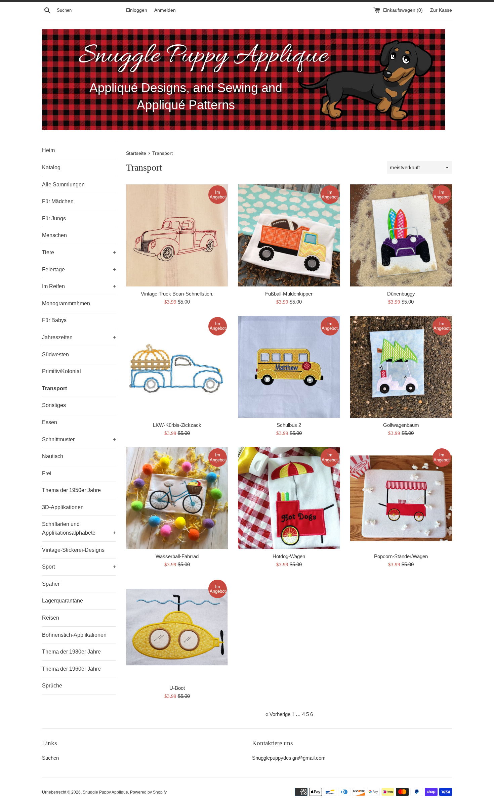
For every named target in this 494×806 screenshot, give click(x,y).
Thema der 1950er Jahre (71, 490)
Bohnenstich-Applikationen (74, 635)
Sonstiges (54, 405)
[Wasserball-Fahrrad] (177, 498)
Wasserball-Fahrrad (177, 556)
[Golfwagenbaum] (401, 367)
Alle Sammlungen (63, 184)
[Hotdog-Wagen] (289, 498)
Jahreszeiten (79, 337)
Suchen (50, 758)
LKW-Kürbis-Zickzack (177, 425)
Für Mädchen (58, 201)
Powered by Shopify (148, 792)
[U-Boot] (177, 629)
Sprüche (52, 685)
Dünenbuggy (401, 294)
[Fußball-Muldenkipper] (289, 235)
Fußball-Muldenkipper (289, 294)
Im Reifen (79, 286)
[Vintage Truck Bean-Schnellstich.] (177, 235)
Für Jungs (54, 218)
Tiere (79, 252)
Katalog (51, 167)
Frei (46, 473)
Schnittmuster (79, 439)
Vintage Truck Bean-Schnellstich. (177, 294)
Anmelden (165, 10)
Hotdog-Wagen (289, 556)
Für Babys (54, 320)
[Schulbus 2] (289, 367)
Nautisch (52, 456)
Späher (50, 584)
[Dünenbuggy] (401, 235)
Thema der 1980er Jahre (71, 652)
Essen (49, 422)
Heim (48, 150)
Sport (79, 567)
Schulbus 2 (289, 425)
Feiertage (79, 269)
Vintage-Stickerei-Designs (73, 550)
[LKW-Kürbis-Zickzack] (177, 367)
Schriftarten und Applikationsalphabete (79, 528)
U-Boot (177, 688)
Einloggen (136, 10)
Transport (54, 388)
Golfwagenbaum (401, 425)
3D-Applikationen (63, 507)
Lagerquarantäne (62, 600)
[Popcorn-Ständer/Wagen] (401, 498)
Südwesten (55, 354)
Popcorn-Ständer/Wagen (401, 556)
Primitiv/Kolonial (61, 371)
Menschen (54, 235)
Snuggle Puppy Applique (105, 792)
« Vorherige (277, 714)
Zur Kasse (441, 10)
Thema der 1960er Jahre (71, 669)
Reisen (50, 618)
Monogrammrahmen (66, 303)
